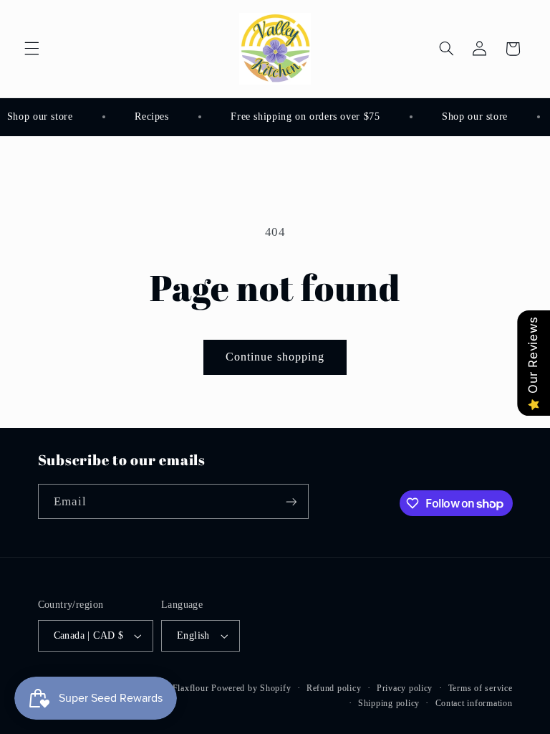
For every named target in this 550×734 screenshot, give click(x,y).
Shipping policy (389, 703)
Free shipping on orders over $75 (303, 116)
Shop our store (473, 116)
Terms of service (480, 688)
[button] (31, 48)
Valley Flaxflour (178, 688)
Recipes (150, 116)
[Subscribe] (290, 501)
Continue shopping (275, 357)
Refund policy (334, 688)
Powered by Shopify (251, 688)
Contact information (474, 703)
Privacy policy (405, 688)
